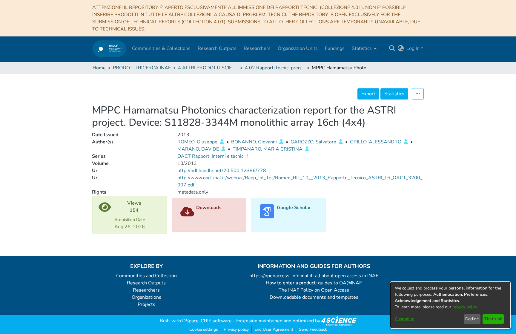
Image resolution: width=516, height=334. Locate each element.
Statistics (394, 94)
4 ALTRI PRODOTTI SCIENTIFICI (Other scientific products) (208, 68)
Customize (404, 319)
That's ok (493, 319)
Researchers (146, 290)
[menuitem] (364, 48)
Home (99, 68)
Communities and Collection (146, 275)
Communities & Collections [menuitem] (161, 48)
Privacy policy (236, 329)
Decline (472, 319)
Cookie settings (203, 329)
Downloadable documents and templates (314, 297)
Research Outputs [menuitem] (217, 48)
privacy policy (464, 307)
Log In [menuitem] (413, 48)
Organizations (146, 297)
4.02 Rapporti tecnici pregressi (275, 68)
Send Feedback (313, 329)
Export (368, 94)
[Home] (109, 48)
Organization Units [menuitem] (298, 48)
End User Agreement (273, 329)
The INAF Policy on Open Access (314, 290)
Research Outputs (146, 283)
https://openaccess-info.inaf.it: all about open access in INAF (313, 275)
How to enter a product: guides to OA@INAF (314, 283)
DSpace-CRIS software (207, 321)
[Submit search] (392, 48)
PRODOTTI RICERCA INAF (142, 68)
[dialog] (450, 305)
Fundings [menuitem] (335, 48)
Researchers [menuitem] (257, 48)
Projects (146, 304)
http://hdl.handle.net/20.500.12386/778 (221, 170)
